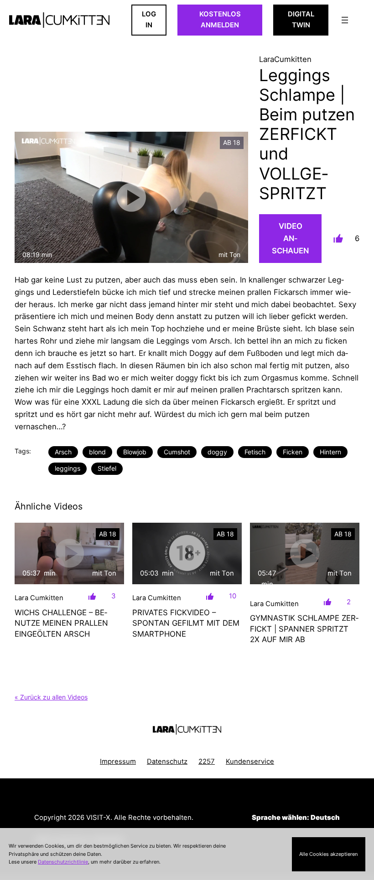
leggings (67, 468)
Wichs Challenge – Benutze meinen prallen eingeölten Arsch (61, 623)
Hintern (330, 452)
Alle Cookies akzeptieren (328, 854)
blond (97, 452)
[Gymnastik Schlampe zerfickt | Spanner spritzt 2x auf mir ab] (304, 553)
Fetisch (254, 452)
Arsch (63, 452)
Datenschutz (167, 761)
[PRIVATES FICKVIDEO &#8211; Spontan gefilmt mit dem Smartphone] (187, 553)
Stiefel (107, 468)
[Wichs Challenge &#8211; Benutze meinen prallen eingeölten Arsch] (69, 553)
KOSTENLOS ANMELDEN (220, 19)
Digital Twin (301, 19)
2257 (206, 761)
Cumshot (177, 452)
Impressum (118, 761)
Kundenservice (250, 761)
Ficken (292, 452)
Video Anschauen (290, 238)
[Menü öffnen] (344, 20)
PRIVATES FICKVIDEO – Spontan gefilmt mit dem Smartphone (185, 623)
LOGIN (149, 19)
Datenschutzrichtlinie (63, 862)
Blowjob (134, 452)
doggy (217, 452)
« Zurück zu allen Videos (51, 697)
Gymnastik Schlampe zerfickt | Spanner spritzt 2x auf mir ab (304, 628)
